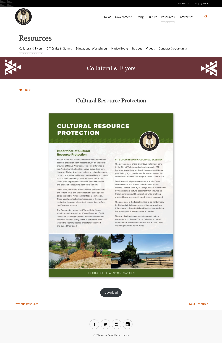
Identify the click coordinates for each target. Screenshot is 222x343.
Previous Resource (26, 304)
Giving (139, 17)
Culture (152, 17)
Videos (150, 48)
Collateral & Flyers (31, 48)
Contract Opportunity (173, 48)
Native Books (119, 48)
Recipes (137, 48)
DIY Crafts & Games (59, 48)
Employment (201, 3)
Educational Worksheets (92, 48)
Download (111, 293)
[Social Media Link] (94, 324)
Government (123, 17)
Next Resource (198, 304)
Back (28, 90)
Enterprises (186, 17)
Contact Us (183, 3)
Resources (168, 17)
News (107, 17)
